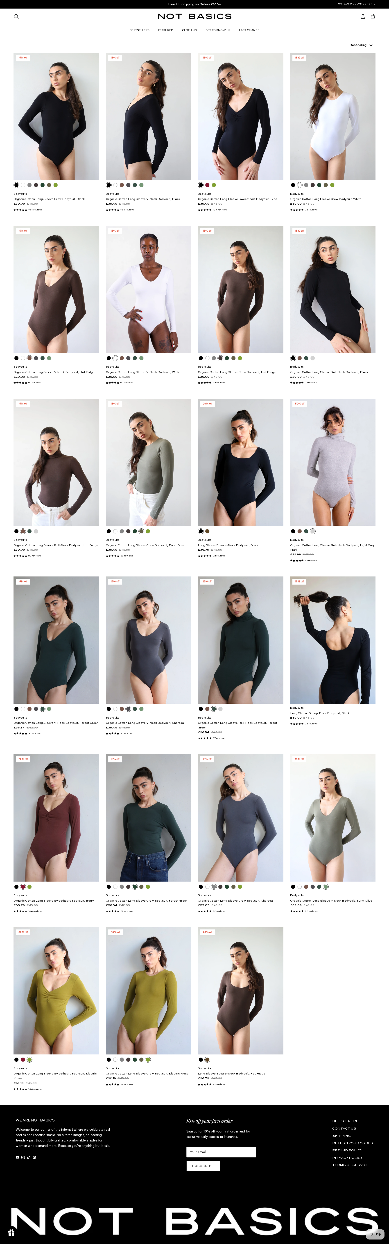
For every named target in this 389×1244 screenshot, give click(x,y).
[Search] (16, 16)
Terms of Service (350, 1165)
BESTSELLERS (139, 30)
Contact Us (344, 1128)
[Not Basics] (194, 16)
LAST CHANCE (249, 30)
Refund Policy (347, 1150)
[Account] (362, 16)
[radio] (16, 185)
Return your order (352, 1143)
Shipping (341, 1135)
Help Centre (345, 1121)
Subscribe (203, 1166)
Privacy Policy (347, 1157)
